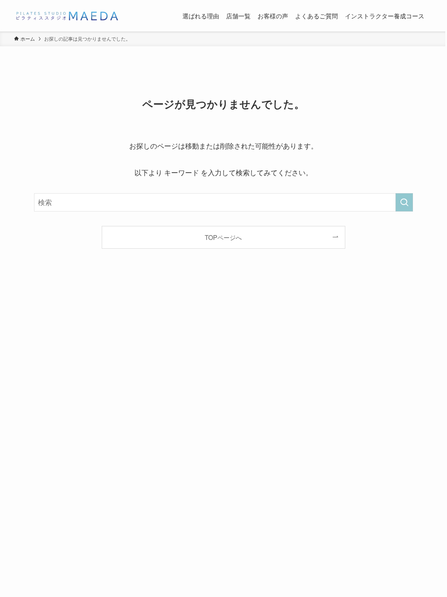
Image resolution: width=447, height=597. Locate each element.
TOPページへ (223, 237)
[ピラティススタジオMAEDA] (66, 15)
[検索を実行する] (404, 202)
